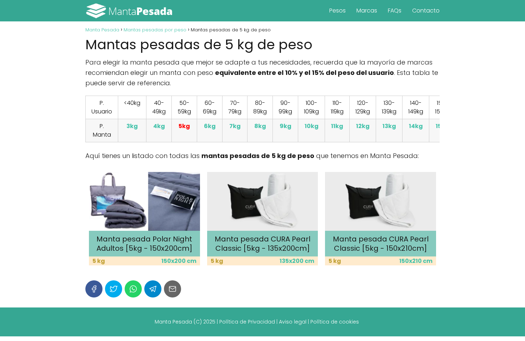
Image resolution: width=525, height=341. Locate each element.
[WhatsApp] (133, 288)
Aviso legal (292, 321)
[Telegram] (152, 288)
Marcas (366, 10)
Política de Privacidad (247, 321)
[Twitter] (113, 288)
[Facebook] (93, 288)
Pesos (337, 10)
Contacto (426, 10)
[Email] (172, 288)
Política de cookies (334, 321)
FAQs (394, 10)
